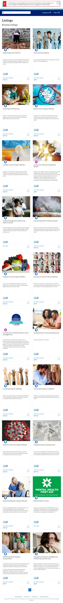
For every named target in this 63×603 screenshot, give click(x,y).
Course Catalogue (18, 596)
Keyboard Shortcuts (44, 596)
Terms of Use (27, 596)
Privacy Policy (35, 596)
